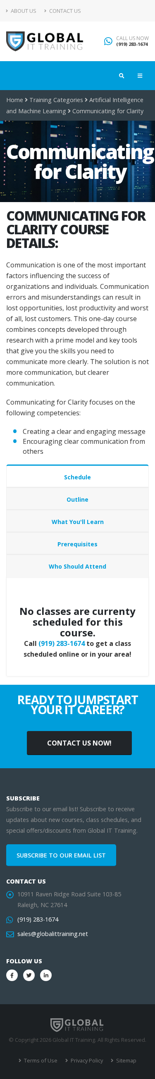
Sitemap (125, 1060)
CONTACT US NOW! (79, 743)
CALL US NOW (132, 38)
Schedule (77, 477)
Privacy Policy (86, 1060)
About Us (23, 10)
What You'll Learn (78, 522)
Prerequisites (77, 544)
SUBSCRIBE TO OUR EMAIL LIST (61, 855)
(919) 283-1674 (132, 44)
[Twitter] (29, 975)
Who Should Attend (77, 566)
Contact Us (64, 10)
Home (14, 100)
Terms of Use (40, 1060)
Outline (77, 499)
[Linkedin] (46, 975)
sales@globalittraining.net (52, 934)
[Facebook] (12, 975)
